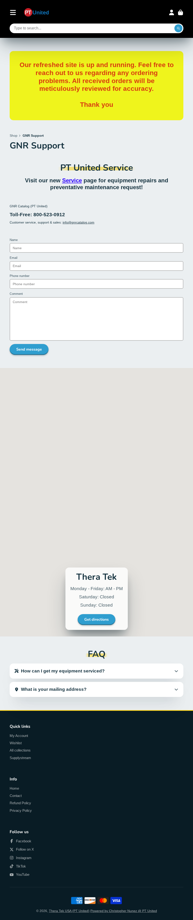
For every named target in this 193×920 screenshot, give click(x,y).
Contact (16, 796)
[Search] (178, 28)
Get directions (96, 619)
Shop (13, 135)
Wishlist (16, 743)
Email (13, 258)
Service (72, 180)
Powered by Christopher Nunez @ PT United (123, 911)
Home (14, 788)
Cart (180, 12)
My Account (19, 736)
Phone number (19, 276)
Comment (16, 294)
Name (14, 240)
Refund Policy (20, 803)
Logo (36, 12)
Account (171, 12)
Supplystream (20, 758)
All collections (20, 750)
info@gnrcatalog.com (78, 222)
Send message (29, 349)
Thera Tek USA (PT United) (69, 911)
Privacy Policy (21, 810)
